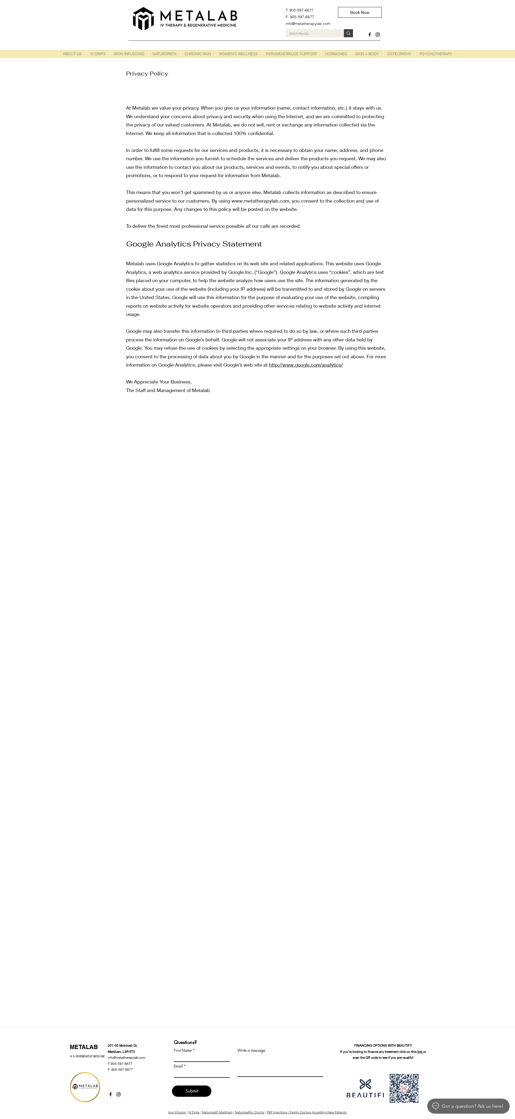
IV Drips (194, 1112)
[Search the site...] (348, 33)
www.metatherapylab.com (260, 201)
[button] (98, 54)
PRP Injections (277, 1112)
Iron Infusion (177, 1112)
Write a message (251, 1050)
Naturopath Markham (217, 1112)
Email (178, 1066)
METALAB (84, 1046)
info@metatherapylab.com (126, 1057)
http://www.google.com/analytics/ (306, 365)
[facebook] (369, 34)
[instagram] (377, 34)
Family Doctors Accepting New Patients (318, 1112)
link (420, 1052)
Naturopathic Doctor (249, 1112)
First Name (183, 1050)
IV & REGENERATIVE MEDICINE (87, 1056)
